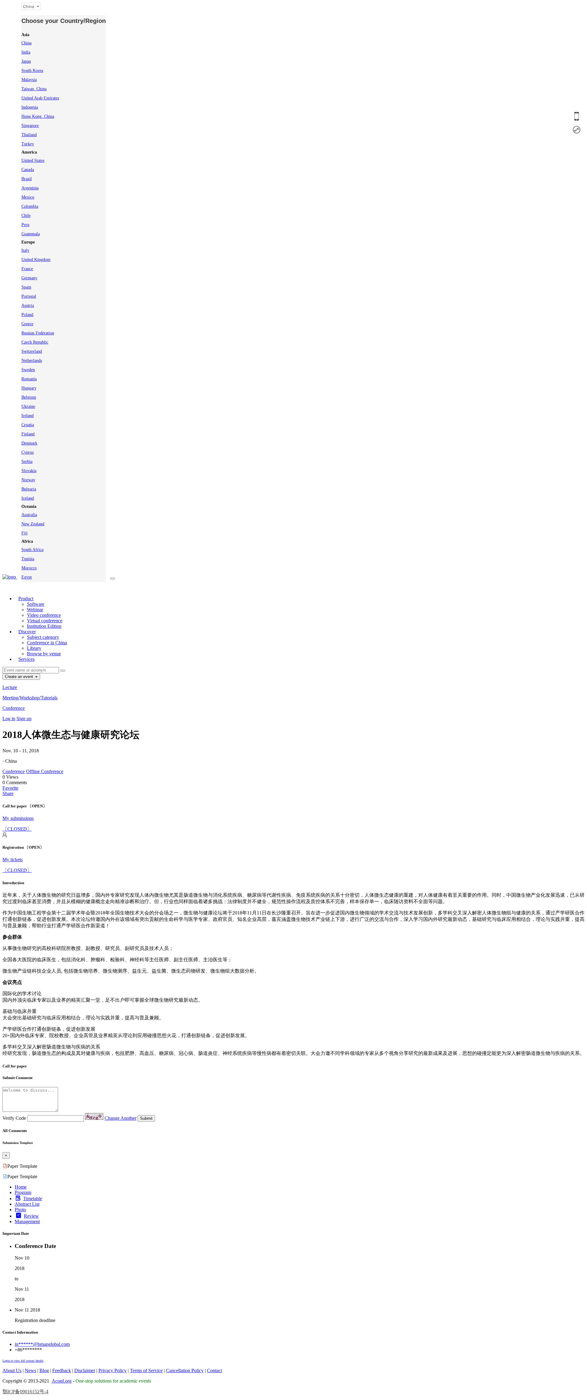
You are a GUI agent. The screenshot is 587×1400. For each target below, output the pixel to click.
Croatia (27, 425)
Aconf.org (62, 1380)
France (27, 268)
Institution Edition (44, 626)
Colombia (29, 206)
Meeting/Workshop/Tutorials (29, 697)
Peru (25, 224)
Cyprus (27, 452)
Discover (27, 631)
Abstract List (27, 1204)
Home (21, 1187)
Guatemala (30, 234)
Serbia (26, 461)
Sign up (24, 718)
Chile (26, 215)
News (30, 1370)
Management (27, 1221)
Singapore (30, 125)
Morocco (29, 568)
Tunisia (27, 559)
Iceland (27, 498)
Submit (146, 1118)
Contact (214, 1370)
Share (7, 793)
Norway (28, 480)
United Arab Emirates (40, 98)
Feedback (61, 1370)
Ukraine (28, 406)
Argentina (30, 188)
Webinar (35, 609)
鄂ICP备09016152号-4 (25, 1391)
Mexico (27, 197)
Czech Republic (34, 342)
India (25, 52)
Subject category (43, 637)
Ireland (27, 415)
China (26, 43)
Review (31, 1216)
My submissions (18, 818)
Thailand (29, 134)
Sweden (28, 369)
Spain (26, 287)
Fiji (24, 533)
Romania (29, 379)
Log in (8, 718)
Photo (20, 1209)
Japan (26, 61)
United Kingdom (35, 259)
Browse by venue (44, 653)
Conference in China (47, 642)
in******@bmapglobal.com (42, 1344)
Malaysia (29, 79)
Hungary (28, 388)
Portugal (28, 296)
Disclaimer (84, 1370)
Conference (13, 708)
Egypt (26, 577)
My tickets (12, 859)
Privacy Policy (112, 1370)
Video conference (44, 615)
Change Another (120, 1118)
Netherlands (31, 360)
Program (23, 1192)
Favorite (10, 788)
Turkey (27, 144)
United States (32, 160)
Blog (44, 1370)
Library (34, 648)
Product (25, 598)
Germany (29, 278)
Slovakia (28, 470)
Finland (28, 434)
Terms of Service (146, 1370)
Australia (29, 514)
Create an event (19, 676)
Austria (27, 305)
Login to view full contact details (22, 1360)
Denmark (29, 443)
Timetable (32, 1198)
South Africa (32, 549)
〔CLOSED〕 (17, 829)
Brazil (26, 179)
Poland (27, 314)
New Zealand (32, 524)
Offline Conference (44, 771)
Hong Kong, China (37, 116)
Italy (25, 250)
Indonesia (29, 107)
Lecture (9, 687)
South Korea (32, 70)
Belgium (28, 397)
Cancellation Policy (185, 1370)
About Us (11, 1370)
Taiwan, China (33, 89)
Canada (27, 169)
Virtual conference (44, 620)
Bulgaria (28, 489)
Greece (27, 324)
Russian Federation (37, 333)
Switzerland (31, 351)
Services (26, 659)
